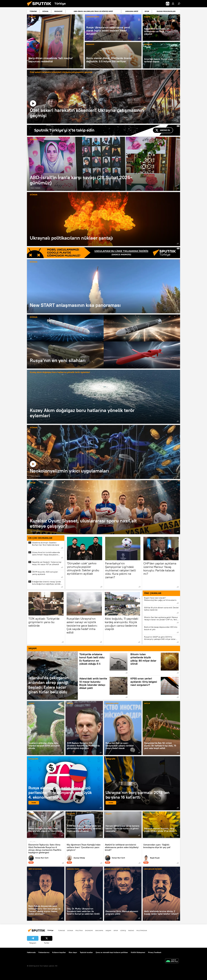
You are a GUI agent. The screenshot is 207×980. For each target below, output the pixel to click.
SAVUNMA (99, 930)
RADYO (131, 930)
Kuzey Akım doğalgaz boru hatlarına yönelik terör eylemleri (60, 372)
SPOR (32, 483)
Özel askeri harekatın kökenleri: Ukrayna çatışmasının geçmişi (61, 72)
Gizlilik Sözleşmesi (138, 952)
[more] (81, 65)
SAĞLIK (147, 703)
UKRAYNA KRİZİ (92, 17)
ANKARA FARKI (73, 869)
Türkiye (61, 930)
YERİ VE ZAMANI (35, 869)
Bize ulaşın (73, 952)
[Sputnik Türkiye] (40, 7)
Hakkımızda (31, 952)
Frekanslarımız (43, 952)
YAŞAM (31, 703)
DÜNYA (147, 17)
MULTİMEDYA (141, 930)
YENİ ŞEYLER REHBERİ (153, 869)
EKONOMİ (90, 44)
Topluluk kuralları (86, 952)
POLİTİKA (79, 930)
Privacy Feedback (154, 952)
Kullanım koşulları (59, 952)
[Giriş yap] (173, 3)
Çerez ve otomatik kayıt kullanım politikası (112, 952)
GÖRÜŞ (123, 930)
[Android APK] (172, 961)
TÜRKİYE (31, 17)
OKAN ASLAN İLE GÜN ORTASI (118, 869)
